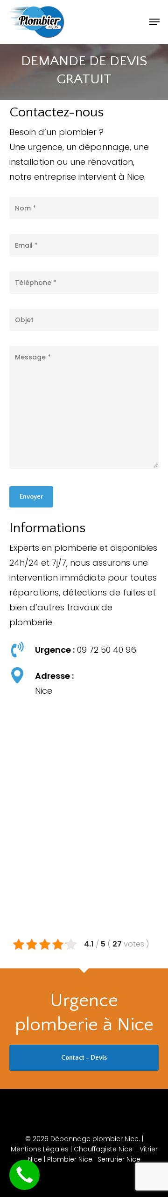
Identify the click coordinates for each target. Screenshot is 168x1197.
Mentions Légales (40, 1149)
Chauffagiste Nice (103, 1149)
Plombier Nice (69, 1159)
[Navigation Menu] (154, 22)
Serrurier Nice (119, 1159)
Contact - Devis (84, 1058)
